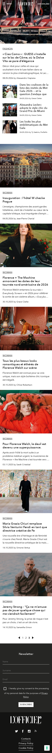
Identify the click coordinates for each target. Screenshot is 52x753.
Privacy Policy (26, 743)
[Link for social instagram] (29, 731)
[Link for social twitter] (16, 731)
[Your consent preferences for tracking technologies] (47, 748)
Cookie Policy (26, 748)
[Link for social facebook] (22, 731)
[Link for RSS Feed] (35, 731)
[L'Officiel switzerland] (26, 4)
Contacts (26, 738)
